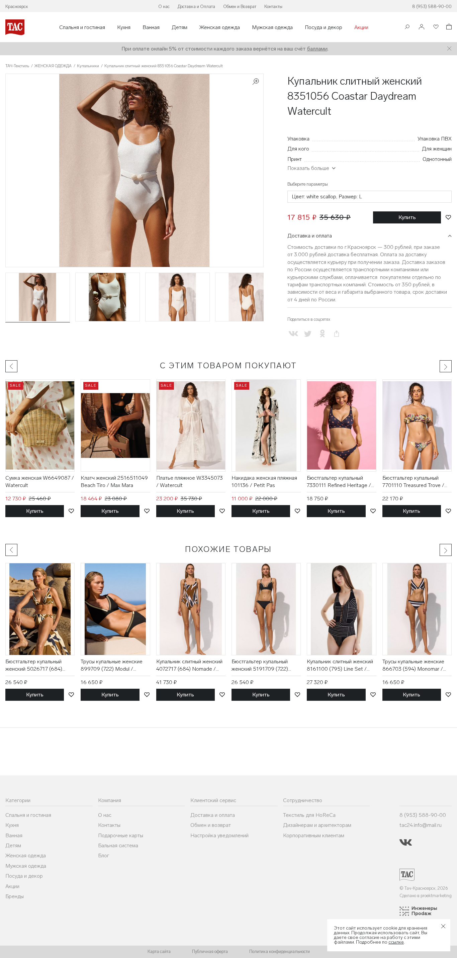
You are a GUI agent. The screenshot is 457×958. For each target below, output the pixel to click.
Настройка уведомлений (219, 835)
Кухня (123, 27)
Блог (103, 855)
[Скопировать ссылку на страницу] (337, 334)
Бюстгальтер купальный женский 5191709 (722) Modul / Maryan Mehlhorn (261, 665)
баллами (317, 48)
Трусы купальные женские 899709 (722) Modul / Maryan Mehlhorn (112, 665)
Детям (179, 27)
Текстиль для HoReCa (309, 815)
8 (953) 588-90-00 (432, 6)
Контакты (273, 6)
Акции (361, 27)
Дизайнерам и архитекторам (317, 825)
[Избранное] (435, 27)
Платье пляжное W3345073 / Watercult (189, 481)
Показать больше (308, 168)
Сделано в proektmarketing (425, 895)
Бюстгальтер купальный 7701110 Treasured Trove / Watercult (413, 482)
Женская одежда (219, 27)
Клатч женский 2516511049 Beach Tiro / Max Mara (114, 481)
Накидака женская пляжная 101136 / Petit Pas (264, 481)
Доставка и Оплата (196, 6)
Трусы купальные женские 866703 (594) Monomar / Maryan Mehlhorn (413, 665)
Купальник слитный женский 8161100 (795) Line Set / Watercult (340, 665)
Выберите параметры (307, 184)
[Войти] (422, 27)
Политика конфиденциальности (279, 951)
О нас (164, 6)
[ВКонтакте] (293, 334)
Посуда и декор (323, 27)
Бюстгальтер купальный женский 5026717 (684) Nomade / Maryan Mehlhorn (37, 665)
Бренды (14, 896)
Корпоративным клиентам (313, 835)
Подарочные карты (120, 835)
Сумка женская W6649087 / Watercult (39, 481)
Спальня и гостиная (82, 27)
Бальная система (118, 845)
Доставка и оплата (309, 235)
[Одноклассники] (322, 334)
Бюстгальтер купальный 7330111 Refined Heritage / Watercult (339, 482)
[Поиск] (407, 27)
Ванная (151, 27)
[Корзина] (448, 27)
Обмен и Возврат (239, 6)
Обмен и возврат (210, 825)
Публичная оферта (210, 951)
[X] (307, 334)
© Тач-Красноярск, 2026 (423, 888)
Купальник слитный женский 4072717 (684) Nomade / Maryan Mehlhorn (189, 665)
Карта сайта (159, 951)
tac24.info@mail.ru (420, 825)
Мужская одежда (272, 27)
